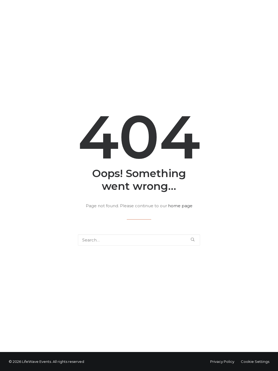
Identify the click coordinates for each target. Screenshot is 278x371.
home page (180, 205)
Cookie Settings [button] (255, 361)
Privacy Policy (222, 361)
